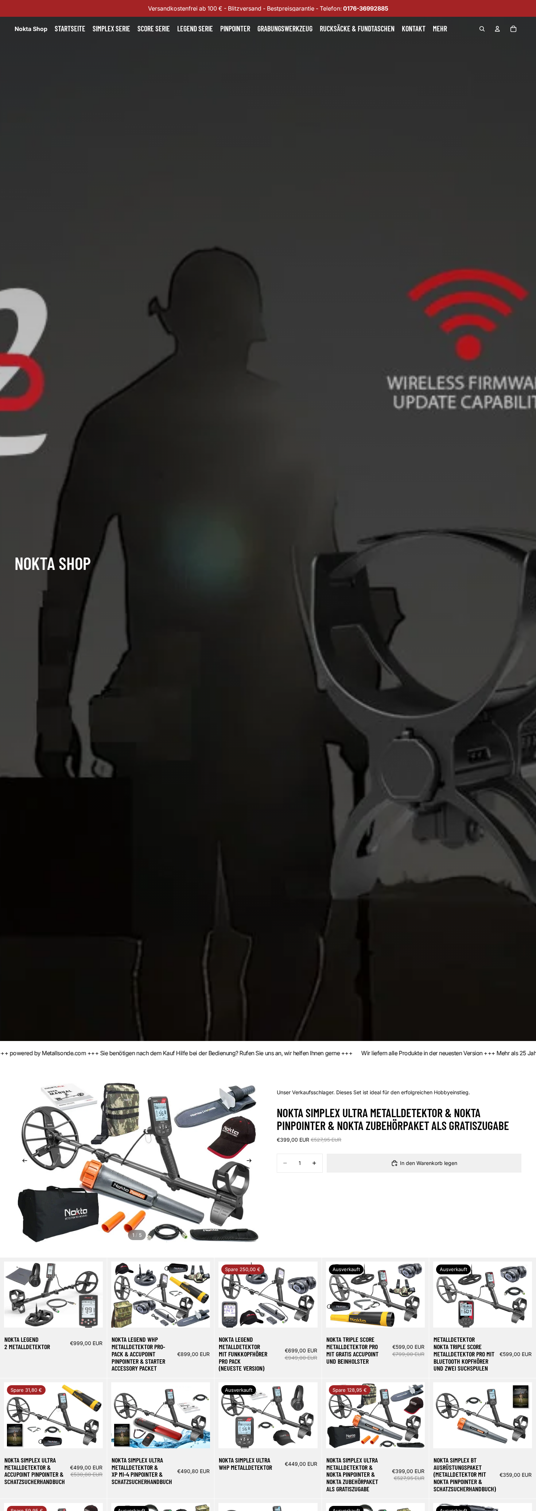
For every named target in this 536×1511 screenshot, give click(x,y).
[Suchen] (482, 29)
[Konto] (497, 29)
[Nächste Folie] (251, 1162)
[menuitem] (440, 29)
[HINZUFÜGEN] (91, 1316)
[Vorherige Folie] (23, 1162)
